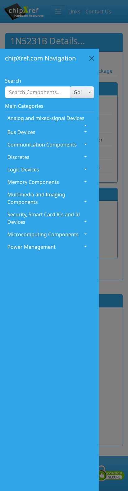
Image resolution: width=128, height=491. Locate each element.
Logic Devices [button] (23, 169)
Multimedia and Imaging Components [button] (36, 198)
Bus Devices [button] (21, 132)
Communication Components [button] (42, 144)
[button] (78, 92)
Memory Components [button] (33, 182)
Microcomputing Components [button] (43, 234)
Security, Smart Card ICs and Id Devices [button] (43, 218)
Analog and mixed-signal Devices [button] (46, 118)
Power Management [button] (31, 246)
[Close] (92, 58)
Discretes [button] (18, 157)
